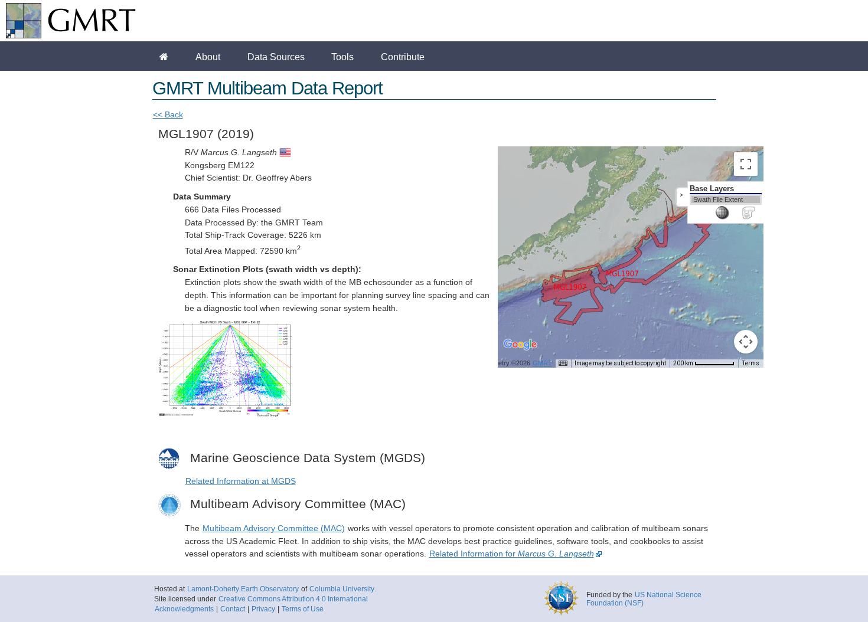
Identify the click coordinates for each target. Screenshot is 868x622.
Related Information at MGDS (240, 481)
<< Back (168, 114)
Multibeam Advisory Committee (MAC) (274, 528)
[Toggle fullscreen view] (746, 164)
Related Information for (511, 553)
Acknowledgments (184, 609)
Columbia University (341, 589)
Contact (232, 609)
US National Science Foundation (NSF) (643, 599)
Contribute (403, 56)
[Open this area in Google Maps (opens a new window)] (520, 352)
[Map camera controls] (746, 341)
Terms (750, 363)
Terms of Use (303, 609)
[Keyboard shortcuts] (563, 363)
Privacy (263, 609)
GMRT (542, 362)
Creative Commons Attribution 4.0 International (293, 599)
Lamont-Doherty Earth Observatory (243, 589)
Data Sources (276, 56)
